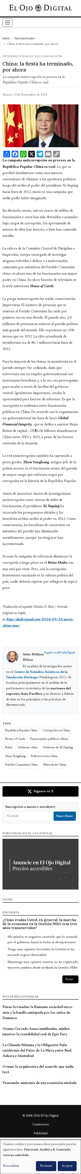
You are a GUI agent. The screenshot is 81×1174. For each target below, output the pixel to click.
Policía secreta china (44, 756)
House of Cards (15, 739)
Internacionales (25, 38)
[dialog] (40, 1157)
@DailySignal (66, 652)
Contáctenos (40, 1124)
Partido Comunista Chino (21, 765)
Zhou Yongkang (15, 756)
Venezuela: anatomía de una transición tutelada (39, 1083)
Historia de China (54, 765)
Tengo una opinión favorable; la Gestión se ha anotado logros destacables (40, 952)
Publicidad (41, 1133)
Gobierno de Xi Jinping (58, 747)
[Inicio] (40, 8)
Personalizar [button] (11, 1166)
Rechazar (46, 1166)
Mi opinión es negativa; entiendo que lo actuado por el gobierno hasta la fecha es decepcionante (42, 939)
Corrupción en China (56, 730)
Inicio (6, 38)
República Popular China (21, 730)
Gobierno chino (28, 747)
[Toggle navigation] (7, 22)
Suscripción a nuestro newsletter (30, 807)
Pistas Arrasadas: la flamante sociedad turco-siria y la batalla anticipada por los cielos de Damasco (37, 1013)
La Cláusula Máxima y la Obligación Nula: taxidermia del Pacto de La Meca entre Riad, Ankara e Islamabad (37, 1051)
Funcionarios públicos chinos (49, 739)
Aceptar (67, 1166)
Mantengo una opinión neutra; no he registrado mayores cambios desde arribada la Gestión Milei (42, 964)
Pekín (8, 747)
